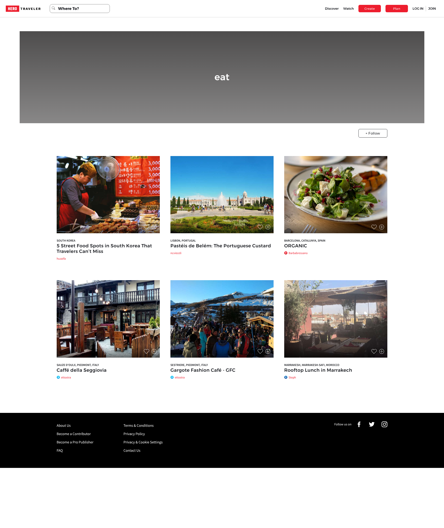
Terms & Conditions (138, 425)
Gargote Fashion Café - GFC (202, 370)
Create (369, 8)
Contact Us (131, 450)
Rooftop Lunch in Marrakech (318, 370)
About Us (64, 425)
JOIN (432, 8)
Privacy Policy (134, 434)
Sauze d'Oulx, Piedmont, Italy (78, 365)
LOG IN (418, 8)
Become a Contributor (74, 434)
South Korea (66, 241)
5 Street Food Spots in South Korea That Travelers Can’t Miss (104, 248)
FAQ (60, 450)
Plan (397, 8)
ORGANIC (295, 246)
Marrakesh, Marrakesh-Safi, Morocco (311, 365)
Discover (332, 8)
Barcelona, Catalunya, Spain (304, 241)
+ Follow (373, 133)
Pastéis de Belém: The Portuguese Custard (220, 246)
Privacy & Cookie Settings (143, 442)
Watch (348, 8)
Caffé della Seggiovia (82, 370)
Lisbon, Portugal (183, 241)
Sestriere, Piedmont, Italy (189, 365)
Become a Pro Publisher (75, 442)
